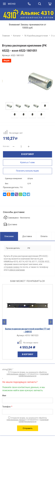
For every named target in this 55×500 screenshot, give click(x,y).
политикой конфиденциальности (34, 375)
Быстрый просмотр (29, 323)
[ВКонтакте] (4, 194)
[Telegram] (28, 194)
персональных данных (16, 374)
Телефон (7, 407)
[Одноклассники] (8, 194)
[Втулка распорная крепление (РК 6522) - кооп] (27, 81)
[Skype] (24, 194)
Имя (4, 395)
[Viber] (16, 194)
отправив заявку (11, 267)
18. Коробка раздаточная (36, 36)
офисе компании (17, 270)
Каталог (17, 36)
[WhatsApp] (20, 194)
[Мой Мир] (12, 194)
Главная (6, 36)
